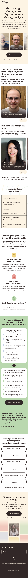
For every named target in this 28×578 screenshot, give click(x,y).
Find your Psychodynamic (14, 402)
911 (9, 565)
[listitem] (14, 102)
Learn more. (21, 179)
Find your (14, 54)
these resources (16, 565)
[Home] (14, 558)
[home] (4, 2)
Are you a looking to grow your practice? (14, 59)
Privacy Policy (20, 567)
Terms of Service (8, 567)
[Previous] (21, 120)
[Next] (25, 120)
